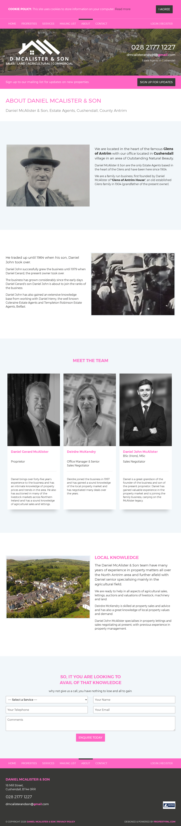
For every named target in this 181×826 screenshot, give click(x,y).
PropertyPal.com (164, 821)
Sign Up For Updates (156, 82)
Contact (101, 23)
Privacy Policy (66, 821)
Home (12, 23)
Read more (122, 9)
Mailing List (68, 23)
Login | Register (162, 23)
